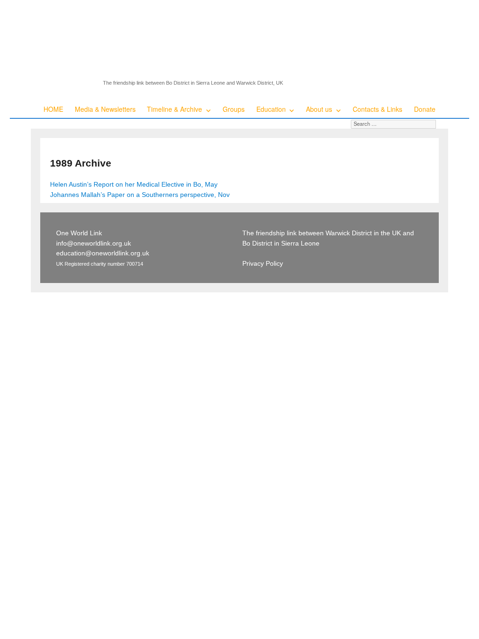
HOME (53, 109)
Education (271, 109)
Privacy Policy (262, 263)
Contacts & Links (377, 109)
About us (319, 109)
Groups (234, 109)
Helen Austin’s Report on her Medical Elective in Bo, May (134, 184)
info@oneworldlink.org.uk (93, 243)
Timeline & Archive (174, 109)
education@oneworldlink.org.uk (102, 253)
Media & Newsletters (105, 109)
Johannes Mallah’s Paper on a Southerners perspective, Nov (140, 194)
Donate (424, 109)
